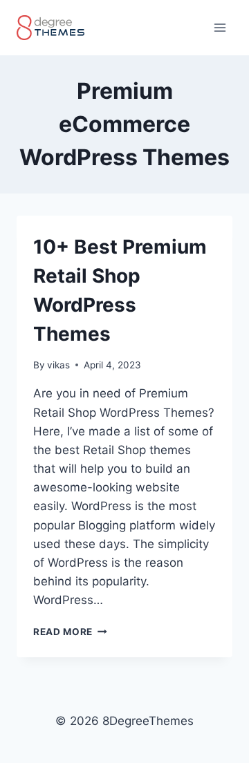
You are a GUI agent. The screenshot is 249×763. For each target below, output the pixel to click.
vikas (58, 364)
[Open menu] (219, 27)
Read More (70, 631)
